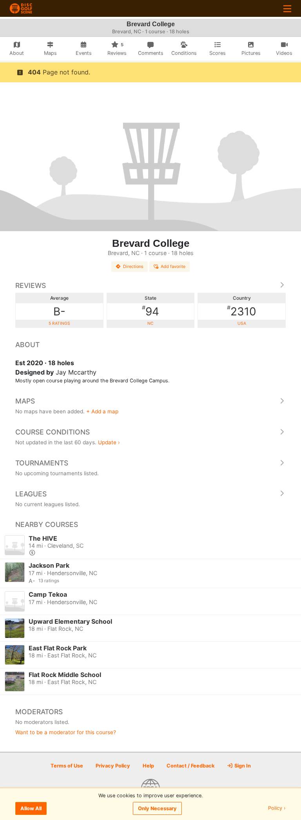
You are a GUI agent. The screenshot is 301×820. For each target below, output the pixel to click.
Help (148, 766)
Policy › (277, 808)
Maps (25, 401)
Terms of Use (67, 766)
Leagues (31, 494)
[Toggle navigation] (287, 8)
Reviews (30, 285)
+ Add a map (102, 411)
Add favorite (173, 266)
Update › (109, 442)
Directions (133, 266)
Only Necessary (157, 808)
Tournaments (41, 463)
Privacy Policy (113, 766)
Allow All (31, 808)
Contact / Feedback (190, 766)
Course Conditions (52, 432)
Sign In (242, 766)
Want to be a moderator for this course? (65, 732)
